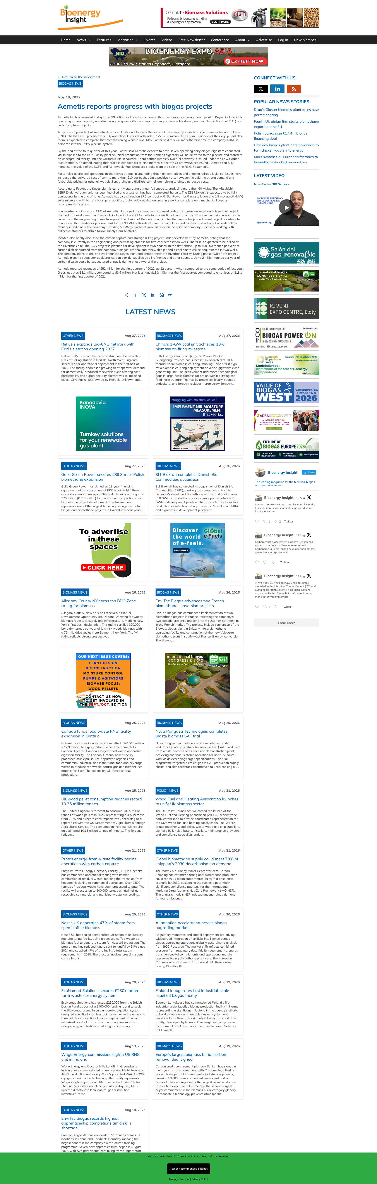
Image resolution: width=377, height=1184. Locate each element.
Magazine (125, 40)
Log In (283, 40)
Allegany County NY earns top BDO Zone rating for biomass (98, 603)
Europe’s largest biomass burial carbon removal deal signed (191, 1057)
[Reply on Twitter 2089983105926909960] (258, 562)
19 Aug (300, 497)
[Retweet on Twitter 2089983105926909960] (266, 562)
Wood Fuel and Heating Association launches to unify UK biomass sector (197, 801)
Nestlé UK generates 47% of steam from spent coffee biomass (98, 925)
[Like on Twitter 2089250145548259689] (276, 607)
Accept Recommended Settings (189, 1168)
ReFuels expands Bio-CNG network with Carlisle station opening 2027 (98, 346)
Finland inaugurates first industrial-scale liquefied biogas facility (192, 993)
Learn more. (222, 1156)
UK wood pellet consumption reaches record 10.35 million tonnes (101, 801)
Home (65, 40)
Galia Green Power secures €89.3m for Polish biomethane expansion (102, 477)
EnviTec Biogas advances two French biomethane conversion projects (190, 603)
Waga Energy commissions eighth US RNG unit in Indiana (100, 1057)
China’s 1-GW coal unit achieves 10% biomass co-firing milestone (190, 346)
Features (104, 40)
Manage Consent (179, 1179)
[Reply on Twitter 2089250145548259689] (258, 607)
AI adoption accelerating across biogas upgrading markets (191, 925)
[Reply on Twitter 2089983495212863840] (258, 522)
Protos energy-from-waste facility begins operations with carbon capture (99, 861)
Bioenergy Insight (278, 497)
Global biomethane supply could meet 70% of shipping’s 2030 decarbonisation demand (197, 861)
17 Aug (300, 576)
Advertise (264, 40)
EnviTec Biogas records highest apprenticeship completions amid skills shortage (96, 1123)
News (81, 40)
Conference (220, 40)
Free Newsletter (192, 40)
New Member (305, 40)
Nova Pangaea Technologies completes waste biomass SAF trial (192, 734)
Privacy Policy (200, 1179)
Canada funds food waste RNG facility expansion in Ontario (96, 734)
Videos (167, 40)
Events (149, 40)
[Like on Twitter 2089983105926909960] (275, 562)
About (240, 40)
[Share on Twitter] (144, 294)
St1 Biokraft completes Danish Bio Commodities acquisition (186, 477)
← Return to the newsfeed (79, 77)
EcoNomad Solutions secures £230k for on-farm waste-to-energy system (100, 993)
